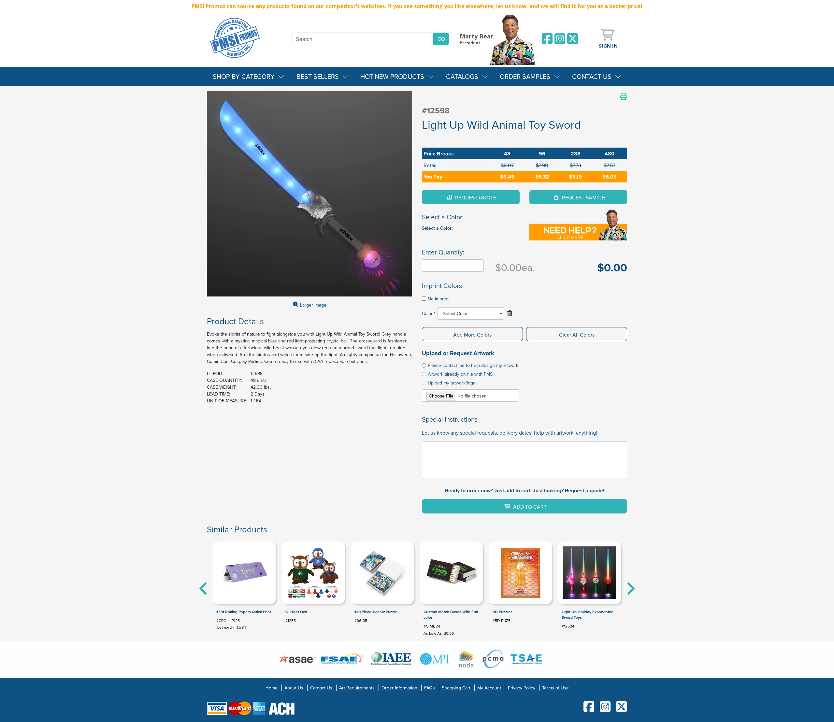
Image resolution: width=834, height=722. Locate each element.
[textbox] (363, 39)
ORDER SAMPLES (525, 76)
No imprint (438, 299)
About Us (293, 688)
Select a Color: (437, 228)
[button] (509, 313)
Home (272, 688)
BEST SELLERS (317, 76)
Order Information (399, 688)
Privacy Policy (521, 688)
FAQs (429, 688)
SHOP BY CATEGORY (244, 76)
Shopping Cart (456, 688)
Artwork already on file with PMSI (461, 374)
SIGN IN (608, 45)
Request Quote (475, 197)
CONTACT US (591, 76)
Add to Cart (529, 506)
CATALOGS (462, 76)
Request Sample (583, 197)
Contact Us (321, 688)
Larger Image (312, 305)
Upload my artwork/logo (452, 383)
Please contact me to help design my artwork (473, 365)
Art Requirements (357, 688)
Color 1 (429, 313)
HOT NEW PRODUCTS (392, 76)
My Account (489, 688)
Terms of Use (555, 688)
